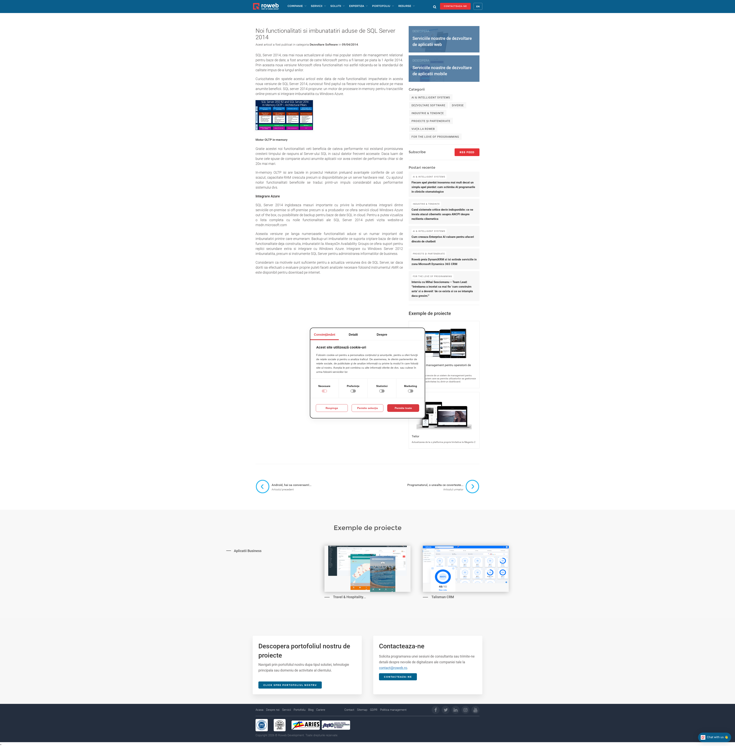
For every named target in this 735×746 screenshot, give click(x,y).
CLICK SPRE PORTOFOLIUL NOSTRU (290, 685)
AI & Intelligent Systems (431, 97)
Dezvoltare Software (324, 44)
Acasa (259, 710)
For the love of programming (435, 136)
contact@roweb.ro (393, 668)
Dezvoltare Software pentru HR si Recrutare (255, 579)
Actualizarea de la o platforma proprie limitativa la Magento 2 (443, 442)
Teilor (415, 436)
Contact (349, 710)
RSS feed (467, 152)
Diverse (458, 105)
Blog (311, 710)
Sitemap (362, 710)
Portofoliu (299, 710)
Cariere (320, 710)
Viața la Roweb (423, 128)
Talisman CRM (442, 597)
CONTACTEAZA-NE (455, 6)
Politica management (393, 710)
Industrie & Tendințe (428, 113)
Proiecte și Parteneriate (431, 121)
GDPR (373, 710)
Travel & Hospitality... (349, 597)
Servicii (286, 710)
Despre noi (272, 710)
